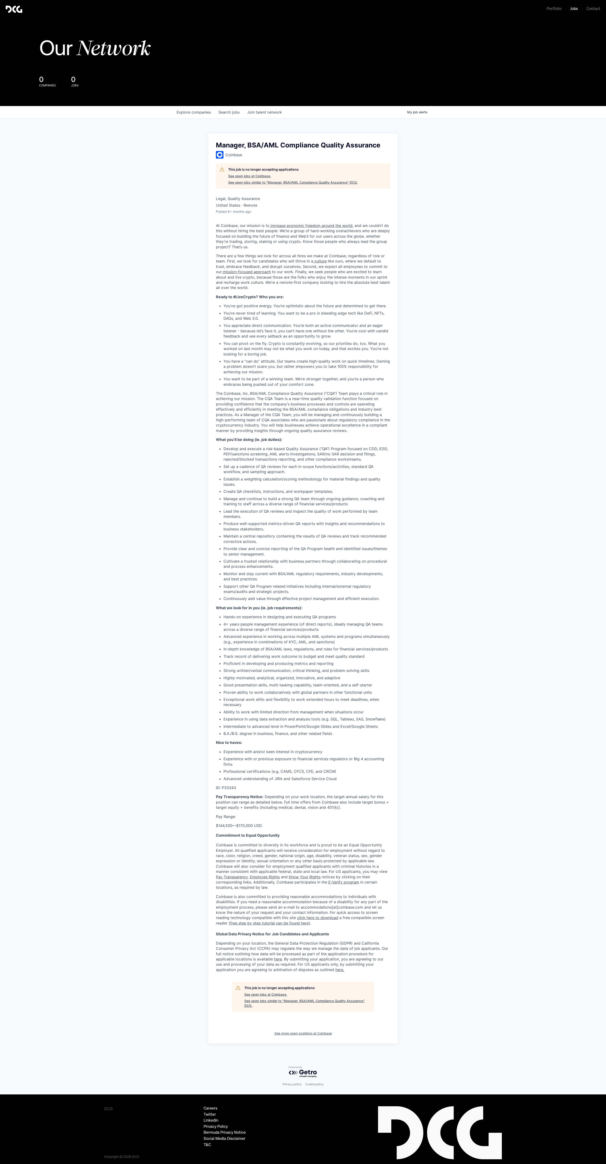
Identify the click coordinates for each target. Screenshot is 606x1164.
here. (339, 969)
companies (194, 112)
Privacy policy (292, 1084)
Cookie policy (314, 1084)
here (278, 959)
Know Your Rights (305, 877)
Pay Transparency (232, 877)
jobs (229, 112)
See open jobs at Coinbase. (249, 176)
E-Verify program (343, 882)
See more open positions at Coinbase (303, 1033)
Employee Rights (265, 877)
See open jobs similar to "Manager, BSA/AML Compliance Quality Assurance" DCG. (293, 182)
